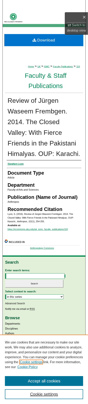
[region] (44, 369)
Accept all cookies (44, 381)
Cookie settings (31, 362)
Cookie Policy (27, 367)
